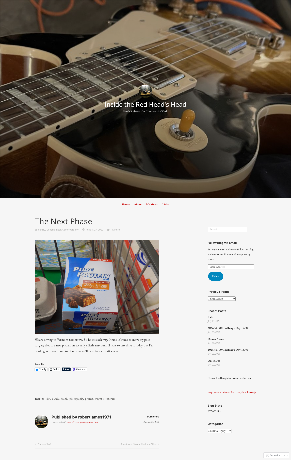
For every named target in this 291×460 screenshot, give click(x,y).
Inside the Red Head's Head (145, 104)
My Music (152, 204)
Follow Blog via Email (222, 243)
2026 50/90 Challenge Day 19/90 (228, 328)
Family (41, 229)
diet (48, 398)
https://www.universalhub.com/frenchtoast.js (232, 392)
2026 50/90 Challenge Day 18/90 (228, 349)
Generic (50, 229)
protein (89, 398)
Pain (210, 317)
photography (71, 229)
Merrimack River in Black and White (139, 444)
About (138, 204)
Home (126, 204)
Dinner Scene (216, 339)
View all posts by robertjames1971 (82, 422)
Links (165, 204)
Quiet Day (214, 360)
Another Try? (42, 444)
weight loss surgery (105, 398)
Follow (215, 276)
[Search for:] (227, 229)
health (59, 229)
